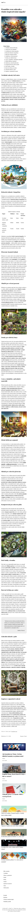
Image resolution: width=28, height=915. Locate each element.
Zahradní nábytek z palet (10, 69)
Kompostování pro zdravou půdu (12, 64)
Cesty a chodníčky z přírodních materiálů (13, 59)
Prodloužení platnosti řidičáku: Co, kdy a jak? (12, 836)
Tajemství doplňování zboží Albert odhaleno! (12, 826)
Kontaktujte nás (14, 731)
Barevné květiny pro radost (11, 68)
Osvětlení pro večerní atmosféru (12, 51)
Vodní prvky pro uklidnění (10, 49)
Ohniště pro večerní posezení (11, 56)
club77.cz (3, 2)
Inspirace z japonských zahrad (11, 71)
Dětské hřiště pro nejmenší (10, 61)
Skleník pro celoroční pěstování (11, 62)
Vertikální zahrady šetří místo (11, 47)
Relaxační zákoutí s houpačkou (11, 52)
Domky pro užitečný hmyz (10, 57)
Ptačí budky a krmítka (9, 66)
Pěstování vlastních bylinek (11, 54)
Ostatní (25, 736)
